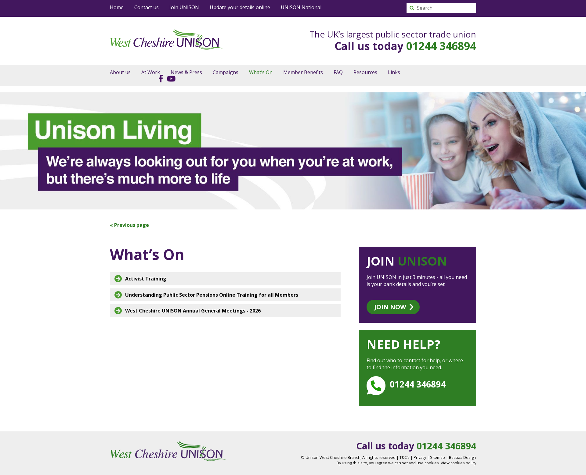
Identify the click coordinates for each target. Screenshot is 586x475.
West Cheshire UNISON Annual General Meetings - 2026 (193, 310)
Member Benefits (303, 72)
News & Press (186, 72)
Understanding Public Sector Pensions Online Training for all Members (211, 294)
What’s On (261, 72)
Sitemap (437, 457)
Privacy (420, 457)
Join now (390, 307)
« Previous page (129, 225)
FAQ (338, 72)
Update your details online (240, 7)
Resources (365, 72)
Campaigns (225, 72)
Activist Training (145, 278)
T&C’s (405, 457)
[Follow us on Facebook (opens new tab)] (159, 78)
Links (394, 72)
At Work (150, 72)
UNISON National (301, 7)
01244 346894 (441, 46)
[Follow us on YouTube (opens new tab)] (169, 78)
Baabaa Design (462, 457)
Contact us (146, 7)
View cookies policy (458, 463)
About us (120, 72)
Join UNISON (184, 7)
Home (117, 7)
